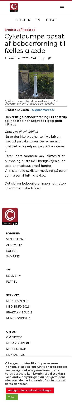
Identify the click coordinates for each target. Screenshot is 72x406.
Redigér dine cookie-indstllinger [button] (29, 390)
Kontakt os (15, 354)
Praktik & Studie (19, 312)
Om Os (11, 331)
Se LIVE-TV (13, 275)
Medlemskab (16, 349)
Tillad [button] (12, 397)
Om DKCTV (14, 337)
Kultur (11, 251)
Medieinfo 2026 (18, 306)
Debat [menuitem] (51, 20)
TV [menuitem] (38, 20)
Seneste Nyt (15, 239)
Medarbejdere (18, 343)
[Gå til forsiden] (12, 7)
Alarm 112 (14, 245)
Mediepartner (17, 301)
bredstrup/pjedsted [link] (20, 30)
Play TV (11, 281)
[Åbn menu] (60, 7)
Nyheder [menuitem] (23, 20)
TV (8, 270)
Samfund (13, 256)
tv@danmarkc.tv (43, 110)
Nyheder (13, 233)
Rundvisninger (18, 318)
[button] (43, 58)
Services (13, 295)
